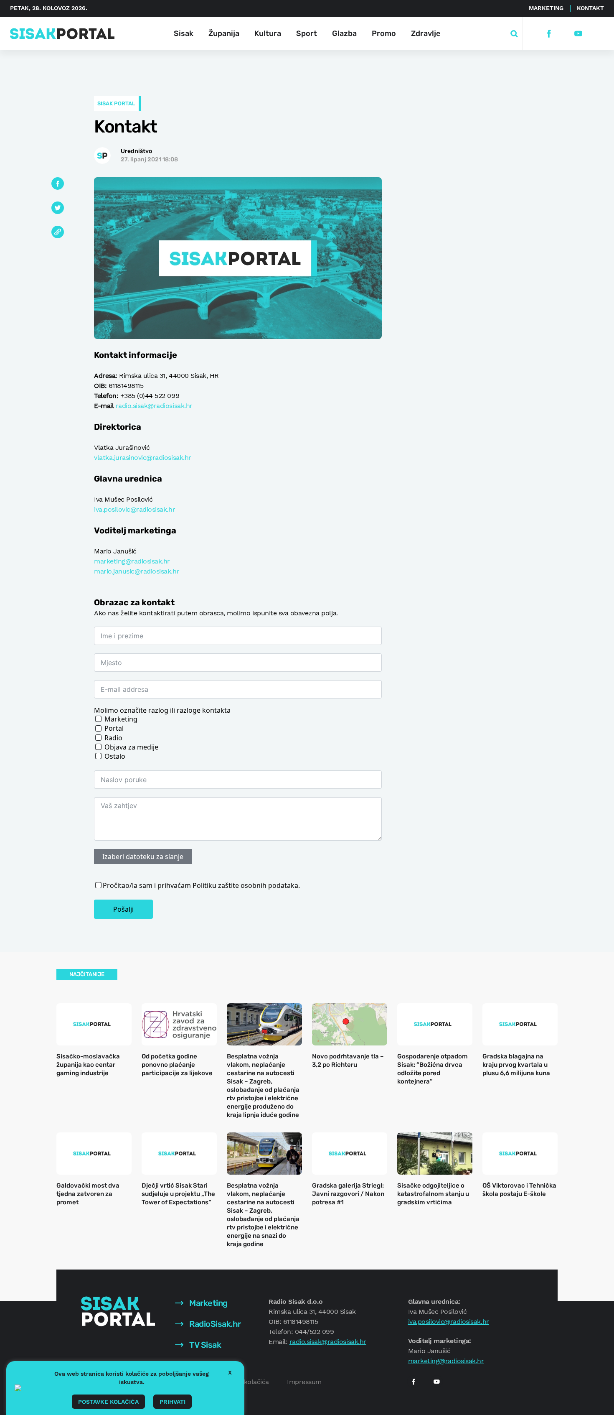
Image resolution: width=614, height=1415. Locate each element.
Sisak (183, 33)
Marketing (546, 8)
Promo (384, 33)
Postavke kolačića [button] (108, 1401)
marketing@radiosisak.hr (132, 561)
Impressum (304, 1382)
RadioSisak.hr (214, 1324)
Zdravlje (425, 33)
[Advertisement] (500, 302)
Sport (306, 33)
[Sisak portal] (62, 34)
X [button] (230, 1372)
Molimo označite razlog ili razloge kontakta (162, 710)
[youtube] (578, 34)
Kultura (267, 33)
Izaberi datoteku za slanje (142, 856)
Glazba (344, 33)
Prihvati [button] (172, 1401)
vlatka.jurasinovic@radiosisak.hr (142, 457)
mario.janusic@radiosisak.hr (136, 571)
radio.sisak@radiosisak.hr (154, 406)
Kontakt (590, 8)
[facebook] (549, 34)
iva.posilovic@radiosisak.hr (134, 509)
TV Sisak (204, 1345)
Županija (223, 33)
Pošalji (123, 909)
